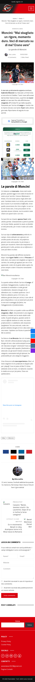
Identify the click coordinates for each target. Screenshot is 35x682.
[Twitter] (7, 656)
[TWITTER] (14, 452)
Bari (4, 438)
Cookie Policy (6, 645)
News (21, 28)
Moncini (11, 438)
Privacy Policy (6, 641)
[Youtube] (19, 656)
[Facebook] (2, 656)
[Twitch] (15, 656)
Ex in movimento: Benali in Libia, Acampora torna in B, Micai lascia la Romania (12, 525)
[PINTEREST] (29, 452)
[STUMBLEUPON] (14, 457)
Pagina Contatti (7, 669)
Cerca (17, 621)
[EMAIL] (21, 457)
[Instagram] (11, 656)
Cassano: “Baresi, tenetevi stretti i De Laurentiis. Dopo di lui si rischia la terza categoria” (22, 508)
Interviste (15, 28)
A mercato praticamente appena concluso (16, 90)
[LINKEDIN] (21, 452)
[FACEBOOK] (6, 452)
